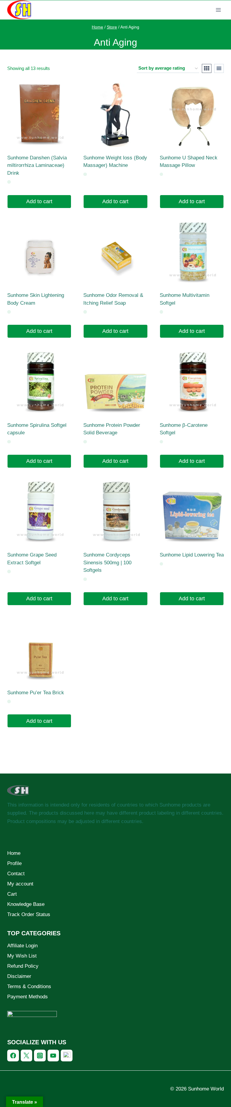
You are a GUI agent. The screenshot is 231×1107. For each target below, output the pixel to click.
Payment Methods (27, 997)
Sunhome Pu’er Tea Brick (35, 692)
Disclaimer (19, 976)
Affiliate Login (22, 946)
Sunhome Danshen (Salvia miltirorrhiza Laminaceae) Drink (37, 165)
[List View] (219, 68)
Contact (16, 873)
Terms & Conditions (29, 986)
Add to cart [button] (39, 201)
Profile (14, 863)
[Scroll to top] (208, 1097)
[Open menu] (218, 9)
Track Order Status (28, 914)
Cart (12, 894)
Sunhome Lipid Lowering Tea (192, 555)
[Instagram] (40, 1055)
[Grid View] (206, 68)
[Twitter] (26, 1055)
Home (13, 853)
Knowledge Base (26, 904)
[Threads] (66, 1055)
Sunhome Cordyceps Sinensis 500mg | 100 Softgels (107, 562)
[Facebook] (13, 1055)
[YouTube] (53, 1055)
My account (20, 884)
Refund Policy (22, 966)
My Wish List (22, 956)
